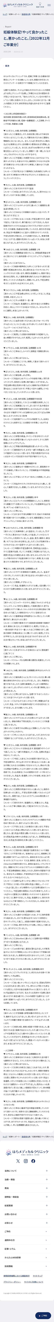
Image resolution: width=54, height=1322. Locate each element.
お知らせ (9, 1222)
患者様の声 (26, 14)
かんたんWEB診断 (13, 1257)
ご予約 (7, 1231)
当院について (11, 1170)
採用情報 (9, 1266)
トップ (5, 14)
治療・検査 (10, 1179)
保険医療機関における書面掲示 (16, 1275)
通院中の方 (10, 1240)
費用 (7, 1188)
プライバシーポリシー (12, 1281)
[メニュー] (49, 5)
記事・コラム (10, 1248)
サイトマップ (38, 1275)
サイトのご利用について (33, 1281)
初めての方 (40, 7)
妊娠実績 (9, 1205)
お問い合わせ (11, 1214)
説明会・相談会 (12, 1196)
